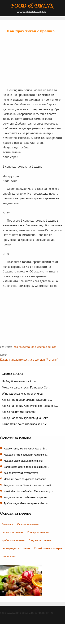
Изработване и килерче (48, 548)
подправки (9, 556)
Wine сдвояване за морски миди (23, 393)
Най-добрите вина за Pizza (19, 381)
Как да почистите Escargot (19, 411)
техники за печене (12, 532)
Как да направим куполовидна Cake (25, 418)
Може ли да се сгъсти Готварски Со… (26, 387)
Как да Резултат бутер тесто (21, 472)
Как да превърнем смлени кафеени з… (27, 399)
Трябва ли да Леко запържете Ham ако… (28, 503)
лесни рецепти (10, 548)
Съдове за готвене (40, 540)
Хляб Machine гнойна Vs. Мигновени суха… (30, 491)
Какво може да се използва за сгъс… (25, 424)
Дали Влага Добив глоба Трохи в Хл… (26, 466)
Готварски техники (38, 532)
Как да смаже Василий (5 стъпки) (24, 460)
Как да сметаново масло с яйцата (35, 346)
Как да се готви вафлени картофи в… (26, 454)
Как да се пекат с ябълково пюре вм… (27, 497)
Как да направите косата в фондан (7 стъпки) (29, 359)
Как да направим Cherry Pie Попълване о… (30, 405)
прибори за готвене (13, 540)
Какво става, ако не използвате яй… (25, 448)
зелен (26, 548)
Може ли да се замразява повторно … (26, 478)
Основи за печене (27, 524)
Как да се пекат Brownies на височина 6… (28, 485)
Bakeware (7, 524)
